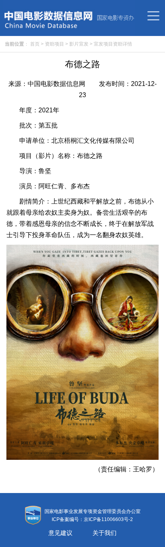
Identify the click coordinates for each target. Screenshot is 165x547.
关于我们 (105, 532)
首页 (35, 44)
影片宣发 (79, 44)
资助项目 (54, 44)
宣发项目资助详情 (113, 44)
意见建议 (60, 532)
